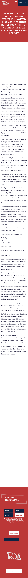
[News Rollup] (6, 3)
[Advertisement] (14, 66)
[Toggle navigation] (16, 2)
